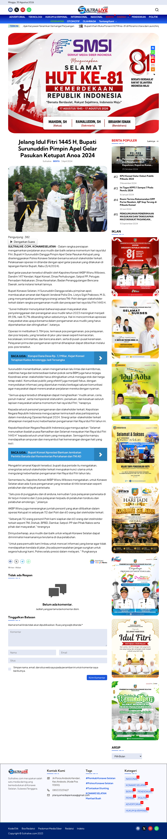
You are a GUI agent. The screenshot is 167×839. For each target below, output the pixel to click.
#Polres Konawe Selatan (99, 783)
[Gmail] (153, 65)
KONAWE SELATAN (96, 793)
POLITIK (143, 797)
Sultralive (47, 161)
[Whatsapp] (29, 9)
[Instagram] (153, 57)
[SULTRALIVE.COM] (93, 10)
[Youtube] (23, 9)
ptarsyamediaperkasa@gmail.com (71, 795)
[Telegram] (22, 561)
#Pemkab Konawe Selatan (100, 778)
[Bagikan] (157, 10)
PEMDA (130, 797)
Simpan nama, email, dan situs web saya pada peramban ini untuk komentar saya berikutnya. (55, 669)
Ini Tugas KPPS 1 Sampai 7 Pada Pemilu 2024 (136, 189)
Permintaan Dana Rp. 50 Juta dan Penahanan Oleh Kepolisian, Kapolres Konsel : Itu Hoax (137, 162)
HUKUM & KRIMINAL (137, 810)
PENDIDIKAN (145, 791)
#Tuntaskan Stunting (97, 788)
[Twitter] (16, 9)
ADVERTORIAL (134, 804)
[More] (153, 69)
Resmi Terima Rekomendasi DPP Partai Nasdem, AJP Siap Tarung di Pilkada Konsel (138, 202)
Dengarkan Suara (24, 241)
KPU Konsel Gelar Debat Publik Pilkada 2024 (137, 177)
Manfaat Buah (93, 798)
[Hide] (154, 74)
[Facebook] (10, 9)
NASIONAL (132, 778)
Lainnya (151, 141)
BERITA (56, 161)
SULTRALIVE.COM (19, 246)
